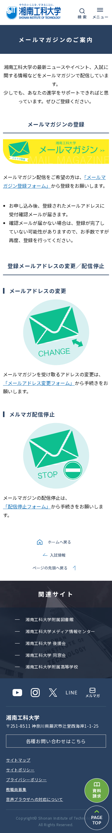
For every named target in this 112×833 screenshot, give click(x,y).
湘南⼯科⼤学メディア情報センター (60, 631)
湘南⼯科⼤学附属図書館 (49, 619)
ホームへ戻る (59, 542)
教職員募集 (16, 789)
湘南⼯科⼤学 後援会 (45, 643)
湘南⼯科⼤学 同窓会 (45, 655)
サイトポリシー (20, 770)
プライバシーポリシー (26, 779)
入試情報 (57, 555)
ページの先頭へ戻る (50, 568)
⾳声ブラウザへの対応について (34, 799)
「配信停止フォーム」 (27, 506)
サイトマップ (18, 760)
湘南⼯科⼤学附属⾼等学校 (51, 667)
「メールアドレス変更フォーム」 (39, 382)
